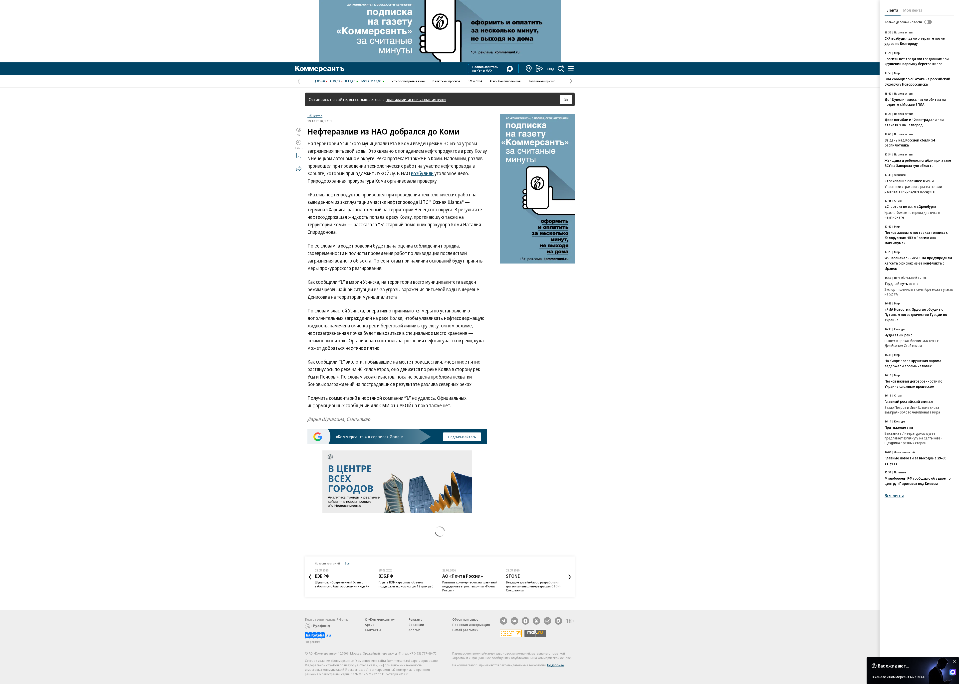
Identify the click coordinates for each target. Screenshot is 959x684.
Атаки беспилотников (505, 81)
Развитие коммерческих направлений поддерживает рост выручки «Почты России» (469, 586)
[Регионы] (529, 68)
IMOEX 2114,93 (371, 81)
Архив (369, 624)
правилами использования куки (416, 99)
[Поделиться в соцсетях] (299, 169)
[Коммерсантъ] (319, 68)
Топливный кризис (541, 81)
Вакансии (416, 624)
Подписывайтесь (462, 436)
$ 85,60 (320, 81)
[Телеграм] (503, 621)
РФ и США (475, 81)
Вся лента (894, 496)
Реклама (416, 619)
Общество (314, 116)
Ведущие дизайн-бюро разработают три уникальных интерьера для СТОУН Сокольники (533, 586)
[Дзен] (525, 621)
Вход (550, 68)
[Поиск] (561, 68)
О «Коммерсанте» (380, 619)
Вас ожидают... (893, 666)
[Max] (558, 621)
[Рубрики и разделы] (571, 68)
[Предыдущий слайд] (310, 577)
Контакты (373, 630)
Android (415, 630)
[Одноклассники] (536, 621)
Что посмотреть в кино (408, 81)
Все (347, 563)
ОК (566, 99)
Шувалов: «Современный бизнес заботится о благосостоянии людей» (342, 584)
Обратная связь (465, 619)
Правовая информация (471, 624)
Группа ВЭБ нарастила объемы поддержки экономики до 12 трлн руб (406, 584)
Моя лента (912, 10)
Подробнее (555, 665)
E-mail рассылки (465, 630)
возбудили (422, 173)
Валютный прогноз (446, 81)
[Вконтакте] (514, 621)
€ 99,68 (335, 81)
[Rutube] (547, 621)
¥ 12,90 (350, 81)
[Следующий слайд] (570, 577)
